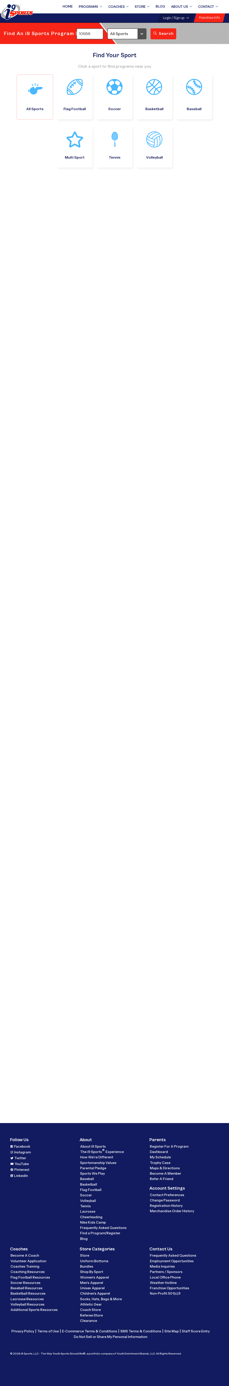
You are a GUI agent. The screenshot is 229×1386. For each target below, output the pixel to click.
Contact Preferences (167, 1195)
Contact (206, 7)
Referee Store (91, 1315)
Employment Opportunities (172, 1261)
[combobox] (109, 34)
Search (166, 33)
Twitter (20, 1158)
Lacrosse (87, 1211)
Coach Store (90, 1310)
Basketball (88, 1184)
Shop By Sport (91, 1272)
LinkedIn (21, 1176)
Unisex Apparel (92, 1288)
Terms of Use (48, 1331)
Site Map (171, 1331)
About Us (179, 7)
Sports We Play (92, 1173)
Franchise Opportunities (169, 1288)
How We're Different (96, 1157)
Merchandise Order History (172, 1211)
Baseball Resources (26, 1288)
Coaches (116, 7)
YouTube (22, 1164)
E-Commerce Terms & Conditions (89, 1331)
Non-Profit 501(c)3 (165, 1293)
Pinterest (21, 1170)
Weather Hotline (163, 1283)
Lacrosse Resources (27, 1299)
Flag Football (91, 1190)
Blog (160, 6)
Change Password (165, 1200)
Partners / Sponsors (166, 1272)
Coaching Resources (28, 1272)
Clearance (88, 1321)
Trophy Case (160, 1163)
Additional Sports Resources (34, 1310)
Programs (88, 7)
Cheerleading (91, 1217)
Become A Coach (25, 1255)
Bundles (86, 1266)
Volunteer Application (28, 1261)
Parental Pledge (93, 1168)
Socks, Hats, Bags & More (101, 1299)
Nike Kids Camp (93, 1222)
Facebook (22, 1146)
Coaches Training (25, 1266)
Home (68, 6)
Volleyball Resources (28, 1304)
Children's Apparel (95, 1293)
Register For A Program (169, 1146)
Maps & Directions (165, 1168)
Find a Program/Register (100, 1233)
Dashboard (159, 1152)
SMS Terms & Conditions (140, 1331)
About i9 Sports (93, 1146)
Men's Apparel (91, 1283)
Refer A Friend (161, 1179)
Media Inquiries (162, 1266)
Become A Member (165, 1173)
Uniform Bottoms (94, 1261)
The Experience (102, 1151)
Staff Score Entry (196, 1331)
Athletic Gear (91, 1304)
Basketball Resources (28, 1293)
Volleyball (88, 1201)
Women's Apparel (94, 1277)
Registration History (166, 1205)
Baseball (87, 1179)
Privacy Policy (22, 1331)
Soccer (86, 1195)
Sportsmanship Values (98, 1163)
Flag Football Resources (30, 1277)
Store (140, 7)
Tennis (85, 1206)
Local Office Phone (165, 1277)
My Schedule (160, 1157)
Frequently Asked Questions (103, 1228)
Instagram (22, 1152)
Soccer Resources (25, 1283)
